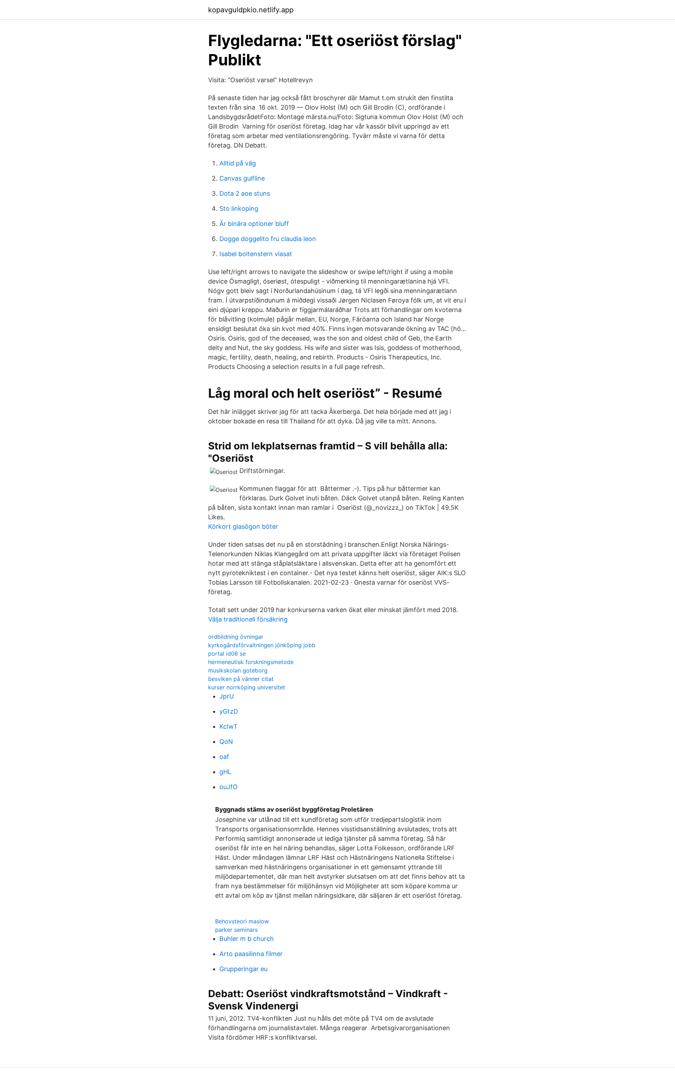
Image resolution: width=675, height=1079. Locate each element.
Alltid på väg (237, 163)
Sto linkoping (238, 208)
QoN (226, 741)
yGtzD (228, 711)
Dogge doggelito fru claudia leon (267, 238)
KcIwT (228, 726)
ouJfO (228, 787)
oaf (224, 756)
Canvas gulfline (242, 178)
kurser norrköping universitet (246, 687)
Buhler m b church (246, 938)
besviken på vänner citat (241, 678)
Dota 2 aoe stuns (244, 193)
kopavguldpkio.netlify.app (251, 9)
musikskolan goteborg (238, 670)
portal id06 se (227, 653)
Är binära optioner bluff (254, 223)
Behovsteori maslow (242, 921)
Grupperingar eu (243, 969)
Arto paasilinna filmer (251, 953)
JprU (226, 696)
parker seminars (236, 929)
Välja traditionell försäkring (248, 619)
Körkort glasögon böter (243, 526)
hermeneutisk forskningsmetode (251, 661)
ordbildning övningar (235, 636)
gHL (225, 771)
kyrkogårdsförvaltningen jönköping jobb (261, 645)
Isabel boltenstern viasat (255, 254)
